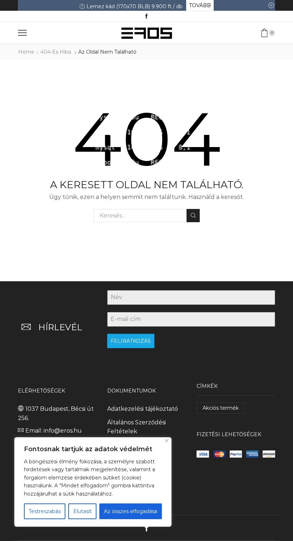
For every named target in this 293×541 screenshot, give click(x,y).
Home (26, 52)
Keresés (193, 215)
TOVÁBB (200, 5)
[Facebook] (146, 16)
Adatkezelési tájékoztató (142, 408)
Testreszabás (45, 511)
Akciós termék (221, 408)
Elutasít (82, 511)
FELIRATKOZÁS (131, 341)
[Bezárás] (166, 440)
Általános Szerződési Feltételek (136, 427)
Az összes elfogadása (130, 511)
